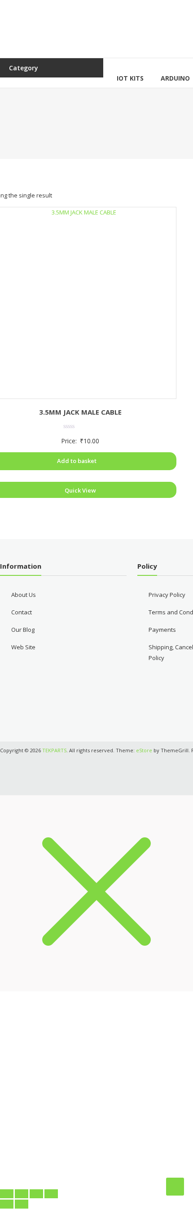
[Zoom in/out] (6, 1193)
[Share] (36, 1193)
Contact (21, 612)
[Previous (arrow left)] (6, 1204)
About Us (23, 595)
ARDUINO (175, 78)
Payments (162, 630)
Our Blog (23, 630)
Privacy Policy (167, 595)
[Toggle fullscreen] (21, 1193)
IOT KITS (130, 78)
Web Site (23, 647)
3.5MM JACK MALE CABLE (80, 411)
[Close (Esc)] (51, 1193)
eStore (144, 750)
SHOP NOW (96, 1158)
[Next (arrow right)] (21, 1204)
